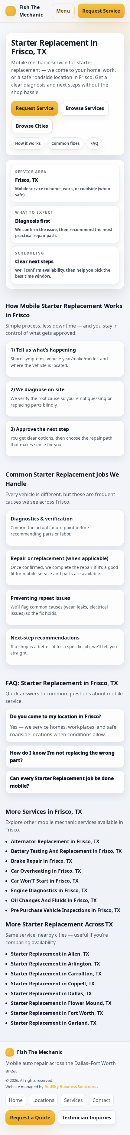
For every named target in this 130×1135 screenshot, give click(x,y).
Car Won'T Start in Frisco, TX (45, 880)
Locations (43, 1100)
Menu (63, 11)
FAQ (94, 143)
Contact (101, 1100)
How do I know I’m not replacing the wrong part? (62, 756)
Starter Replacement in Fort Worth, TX (57, 1013)
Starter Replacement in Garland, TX (53, 1023)
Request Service (101, 11)
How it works (28, 143)
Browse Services (85, 108)
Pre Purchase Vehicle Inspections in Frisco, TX (65, 910)
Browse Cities (32, 126)
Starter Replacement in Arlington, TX (55, 963)
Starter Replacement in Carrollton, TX (56, 973)
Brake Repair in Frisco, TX (41, 861)
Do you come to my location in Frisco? (55, 716)
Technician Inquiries (86, 1117)
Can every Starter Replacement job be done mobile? (62, 782)
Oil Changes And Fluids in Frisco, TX (54, 900)
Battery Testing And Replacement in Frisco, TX (66, 851)
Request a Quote (30, 1117)
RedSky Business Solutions (70, 1086)
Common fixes (65, 143)
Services (73, 1100)
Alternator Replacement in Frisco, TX (55, 841)
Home (16, 1100)
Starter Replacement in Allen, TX (50, 953)
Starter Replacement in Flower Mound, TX (61, 1003)
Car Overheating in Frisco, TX (46, 871)
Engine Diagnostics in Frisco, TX (49, 890)
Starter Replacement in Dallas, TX (51, 993)
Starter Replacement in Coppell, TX (53, 983)
